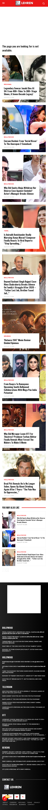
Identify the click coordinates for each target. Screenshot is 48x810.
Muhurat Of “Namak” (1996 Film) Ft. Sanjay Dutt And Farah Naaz (23, 676)
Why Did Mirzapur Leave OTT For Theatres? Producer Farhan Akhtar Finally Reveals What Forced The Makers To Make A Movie (20, 438)
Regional (8, 84)
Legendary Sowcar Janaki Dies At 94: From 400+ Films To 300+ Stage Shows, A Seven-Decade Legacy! (20, 91)
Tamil (6, 231)
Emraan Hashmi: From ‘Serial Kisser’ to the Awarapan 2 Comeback (20, 142)
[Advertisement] (24, 22)
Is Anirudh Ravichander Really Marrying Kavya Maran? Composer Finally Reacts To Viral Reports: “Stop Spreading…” (19, 239)
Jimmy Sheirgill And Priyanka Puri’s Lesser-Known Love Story (23, 761)
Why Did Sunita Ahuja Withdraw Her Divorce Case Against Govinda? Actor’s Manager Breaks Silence (20, 190)
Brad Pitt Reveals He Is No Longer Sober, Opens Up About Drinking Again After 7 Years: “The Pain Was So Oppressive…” (20, 488)
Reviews (7, 336)
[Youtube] (16, 796)
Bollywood (9, 137)
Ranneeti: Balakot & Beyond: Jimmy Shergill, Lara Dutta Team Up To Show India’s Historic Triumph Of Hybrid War (23, 752)
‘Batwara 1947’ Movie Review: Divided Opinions (17, 341)
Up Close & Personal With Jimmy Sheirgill (16, 769)
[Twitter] (22, 796)
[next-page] (7, 570)
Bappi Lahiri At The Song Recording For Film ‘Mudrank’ (21, 699)
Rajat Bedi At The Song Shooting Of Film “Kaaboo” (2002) (21, 646)
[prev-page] (3, 570)
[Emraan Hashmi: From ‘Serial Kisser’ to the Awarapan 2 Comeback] (24, 128)
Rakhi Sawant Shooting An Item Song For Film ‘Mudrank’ (21, 696)
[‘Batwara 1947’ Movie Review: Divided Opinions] (24, 327)
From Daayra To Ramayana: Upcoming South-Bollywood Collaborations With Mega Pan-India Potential (20, 388)
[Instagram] (10, 796)
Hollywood (9, 479)
